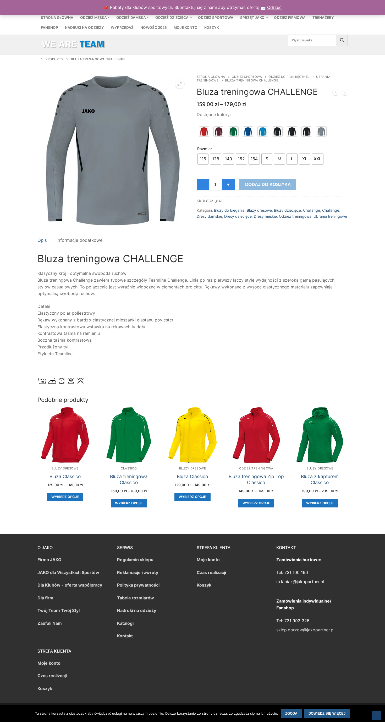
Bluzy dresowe (259, 210)
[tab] (42, 240)
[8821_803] (292, 131)
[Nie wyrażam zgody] (376, 715)
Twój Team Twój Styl (58, 610)
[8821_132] (218, 131)
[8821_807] (306, 131)
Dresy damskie (209, 216)
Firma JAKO (49, 559)
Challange (311, 210)
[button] (179, 84)
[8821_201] (233, 131)
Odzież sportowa (247, 77)
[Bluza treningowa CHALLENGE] (336, 93)
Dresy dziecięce (238, 216)
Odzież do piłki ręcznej (289, 77)
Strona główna (211, 77)
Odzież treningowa (295, 216)
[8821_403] (248, 131)
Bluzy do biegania (229, 210)
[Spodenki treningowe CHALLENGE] (345, 93)
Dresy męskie (265, 216)
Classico (129, 468)
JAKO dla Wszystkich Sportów (68, 572)
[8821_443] (262, 131)
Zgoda (291, 713)
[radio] (203, 159)
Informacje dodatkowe (80, 240)
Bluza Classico (65, 476)
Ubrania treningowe (330, 216)
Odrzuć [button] (274, 7)
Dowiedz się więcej (327, 713)
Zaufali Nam (49, 623)
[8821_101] (204, 131)
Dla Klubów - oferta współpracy (69, 585)
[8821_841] (321, 131)
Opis (42, 240)
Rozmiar (204, 148)
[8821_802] (277, 131)
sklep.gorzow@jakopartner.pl (305, 629)
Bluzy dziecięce (287, 210)
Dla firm (45, 597)
